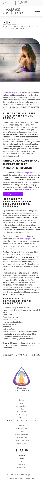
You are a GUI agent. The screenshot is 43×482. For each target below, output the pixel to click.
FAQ (21, 461)
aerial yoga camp (27, 189)
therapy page (25, 239)
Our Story (21, 409)
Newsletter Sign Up (21, 406)
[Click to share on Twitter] (9, 23)
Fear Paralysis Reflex (14, 93)
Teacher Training (21, 415)
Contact (21, 459)
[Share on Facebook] (5, 23)
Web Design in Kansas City (17, 478)
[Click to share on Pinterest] (14, 23)
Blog (21, 403)
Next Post (35, 355)
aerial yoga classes (27, 173)
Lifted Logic (30, 478)
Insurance (21, 464)
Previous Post (9, 355)
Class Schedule (21, 412)
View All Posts (21, 355)
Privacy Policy (21, 467)
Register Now (13, 194)
